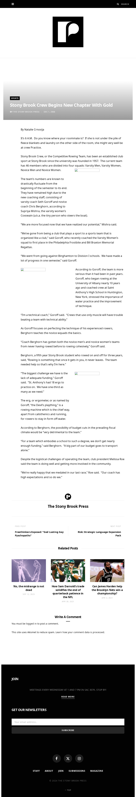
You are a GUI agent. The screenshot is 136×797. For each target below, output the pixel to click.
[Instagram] (79, 758)
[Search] (118, 4)
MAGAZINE (96, 770)
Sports (15, 98)
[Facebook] (57, 758)
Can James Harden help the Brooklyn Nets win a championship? (107, 589)
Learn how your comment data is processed (80, 632)
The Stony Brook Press (26, 111)
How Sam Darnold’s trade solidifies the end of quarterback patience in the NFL (68, 591)
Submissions (77, 770)
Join (61, 770)
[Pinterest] (10, 156)
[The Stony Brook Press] (68, 32)
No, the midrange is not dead (28, 588)
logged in (31, 623)
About (49, 770)
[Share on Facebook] (10, 140)
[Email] (10, 165)
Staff (36, 770)
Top (69, 790)
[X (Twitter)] (68, 758)
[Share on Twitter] (10, 148)
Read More (68, 696)
